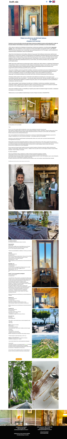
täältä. (26, 344)
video (20, 268)
